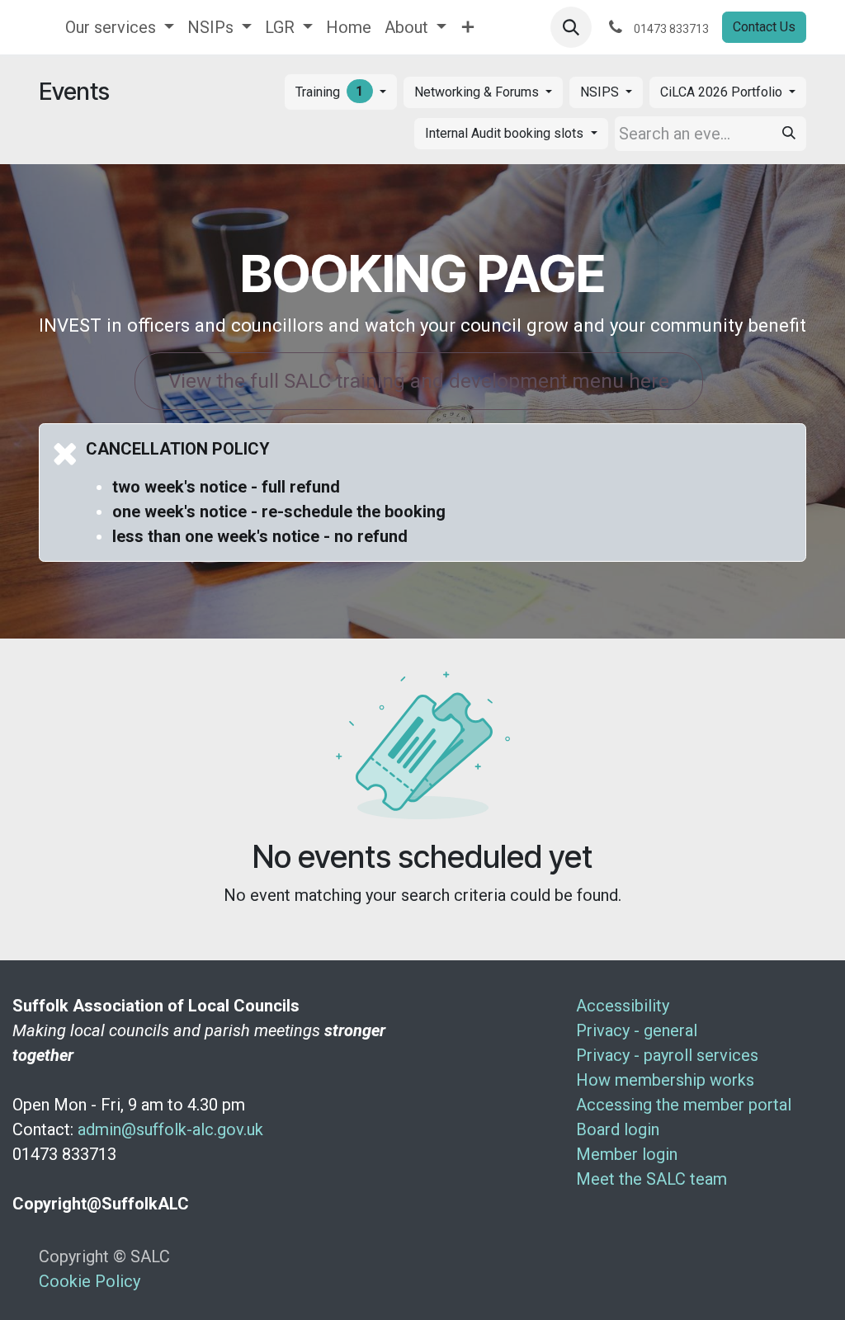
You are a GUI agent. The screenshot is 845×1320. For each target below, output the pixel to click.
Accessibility (622, 1006)
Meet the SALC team (651, 1179)
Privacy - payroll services (667, 1055)
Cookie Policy (89, 1281)
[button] (571, 27)
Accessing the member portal (683, 1105)
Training (329, 91)
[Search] (789, 133)
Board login (617, 1129)
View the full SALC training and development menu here (418, 381)
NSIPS (601, 92)
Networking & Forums (478, 92)
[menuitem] (120, 27)
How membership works (665, 1080)
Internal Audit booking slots (506, 133)
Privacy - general (636, 1030)
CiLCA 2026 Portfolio (723, 92)
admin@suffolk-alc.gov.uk (170, 1129)
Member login (626, 1154)
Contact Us (764, 27)
